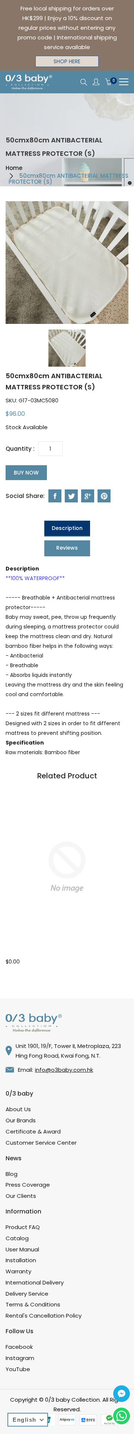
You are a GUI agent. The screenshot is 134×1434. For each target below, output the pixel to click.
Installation (21, 1260)
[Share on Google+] (87, 495)
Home (14, 168)
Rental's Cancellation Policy (44, 1315)
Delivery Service (27, 1294)
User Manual (22, 1249)
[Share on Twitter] (71, 495)
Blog (11, 1174)
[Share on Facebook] (54, 495)
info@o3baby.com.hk (64, 1070)
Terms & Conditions (33, 1304)
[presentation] (67, 348)
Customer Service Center (41, 1143)
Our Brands (21, 1120)
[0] (108, 82)
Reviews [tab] (67, 548)
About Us (18, 1109)
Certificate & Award (33, 1131)
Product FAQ (23, 1227)
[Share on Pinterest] (104, 495)
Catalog (17, 1238)
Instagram (20, 1358)
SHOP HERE (67, 61)
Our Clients (21, 1196)
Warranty (18, 1271)
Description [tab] (67, 528)
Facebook (19, 1347)
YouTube (18, 1369)
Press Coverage (28, 1185)
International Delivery (35, 1282)
